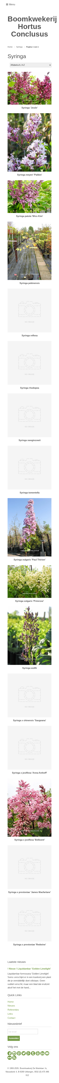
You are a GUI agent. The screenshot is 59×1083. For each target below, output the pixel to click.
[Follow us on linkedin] (42, 1053)
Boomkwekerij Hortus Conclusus (29, 26)
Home (11, 1001)
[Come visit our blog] (33, 1053)
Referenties (13, 1009)
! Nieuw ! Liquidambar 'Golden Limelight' (29, 968)
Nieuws (11, 1005)
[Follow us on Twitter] (23, 1053)
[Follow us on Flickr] (9, 1058)
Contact (11, 1018)
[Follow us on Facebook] (9, 1053)
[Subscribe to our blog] (14, 1058)
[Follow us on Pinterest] (19, 1053)
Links (10, 1014)
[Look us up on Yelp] (38, 1053)
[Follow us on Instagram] (14, 1053)
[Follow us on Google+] (28, 1053)
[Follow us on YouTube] (47, 1053)
